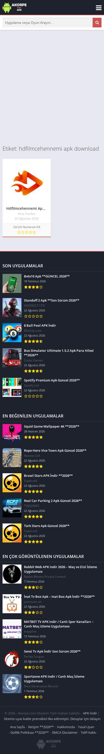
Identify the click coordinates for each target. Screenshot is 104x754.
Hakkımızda (66, 727)
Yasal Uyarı (86, 727)
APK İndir (90, 713)
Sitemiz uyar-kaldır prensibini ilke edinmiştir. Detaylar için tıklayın (52, 718)
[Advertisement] (52, 87)
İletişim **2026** (41, 727)
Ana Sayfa (17, 727)
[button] (97, 22)
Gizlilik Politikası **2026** (29, 732)
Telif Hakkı (88, 732)
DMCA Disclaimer (64, 732)
